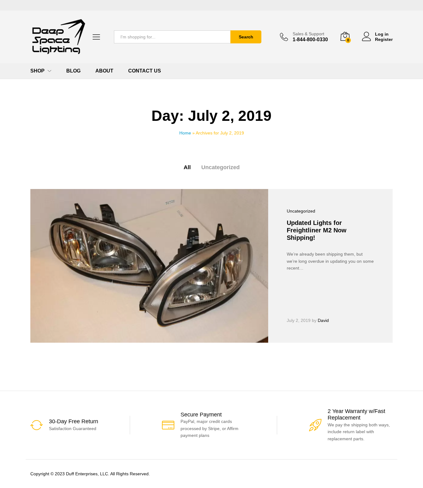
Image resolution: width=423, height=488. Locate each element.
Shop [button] (37, 70)
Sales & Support (308, 33)
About (104, 70)
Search (246, 36)
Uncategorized (220, 167)
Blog (73, 70)
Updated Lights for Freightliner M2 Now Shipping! (317, 230)
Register (384, 39)
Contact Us (144, 70)
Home (185, 132)
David (323, 320)
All (187, 167)
